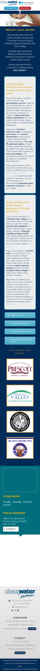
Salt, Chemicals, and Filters (21, 331)
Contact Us (17, 641)
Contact (11, 529)
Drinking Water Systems (20, 323)
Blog (18, 621)
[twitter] (21, 610)
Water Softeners (17, 315)
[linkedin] (28, 610)
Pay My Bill (20, 653)
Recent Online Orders (15, 645)
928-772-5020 (9, 524)
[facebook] (15, 610)
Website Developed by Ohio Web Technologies (20, 669)
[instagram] (18, 610)
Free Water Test (11, 8)
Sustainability (13, 625)
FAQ (25, 641)
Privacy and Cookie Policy (15, 628)
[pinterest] (23, 610)
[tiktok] (25, 610)
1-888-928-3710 (21, 607)
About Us (10, 621)
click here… (11, 304)
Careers (32, 628)
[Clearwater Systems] (8, 4)
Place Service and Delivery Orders (21, 341)
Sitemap (10, 649)
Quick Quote (25, 8)
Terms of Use (26, 625)
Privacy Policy (28, 621)
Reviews (30, 645)
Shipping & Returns (24, 649)
